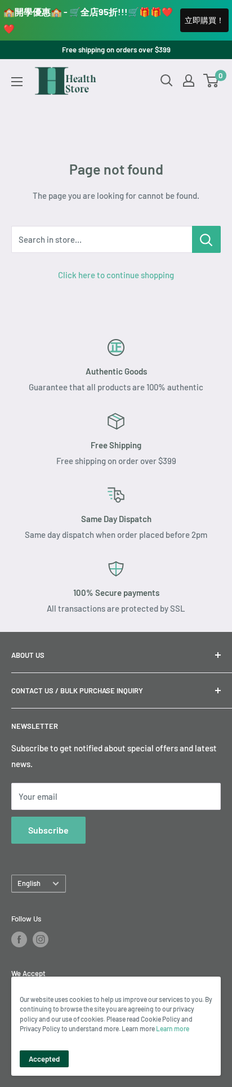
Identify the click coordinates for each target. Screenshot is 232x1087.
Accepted (44, 1058)
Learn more (172, 1028)
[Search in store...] (206, 239)
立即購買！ (204, 20)
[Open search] (166, 80)
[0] (211, 80)
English (29, 883)
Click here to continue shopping (116, 275)
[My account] (188, 80)
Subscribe (48, 830)
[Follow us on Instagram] (40, 939)
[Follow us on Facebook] (19, 939)
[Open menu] (17, 81)
